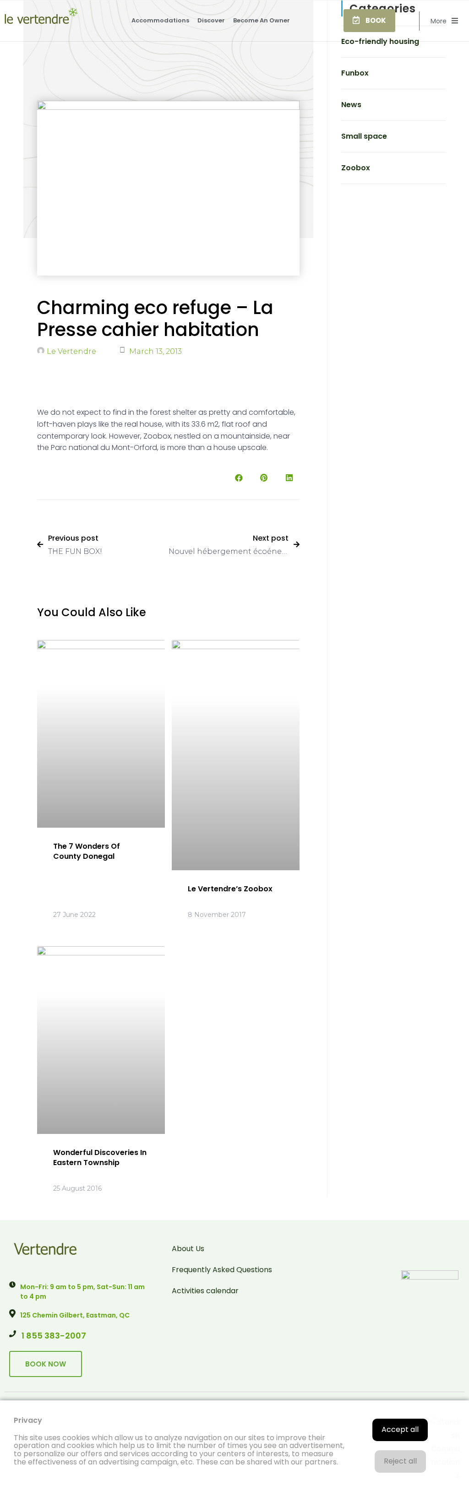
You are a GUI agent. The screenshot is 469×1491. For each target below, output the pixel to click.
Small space (364, 136)
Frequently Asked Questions (222, 1269)
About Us (188, 1248)
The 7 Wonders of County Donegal (86, 851)
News (351, 104)
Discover (211, 20)
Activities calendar (205, 1290)
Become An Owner (261, 20)
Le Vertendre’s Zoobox (230, 889)
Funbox (355, 73)
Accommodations (160, 20)
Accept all (400, 1429)
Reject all (400, 1461)
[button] (369, 20)
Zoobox (355, 168)
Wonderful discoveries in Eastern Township (100, 1157)
